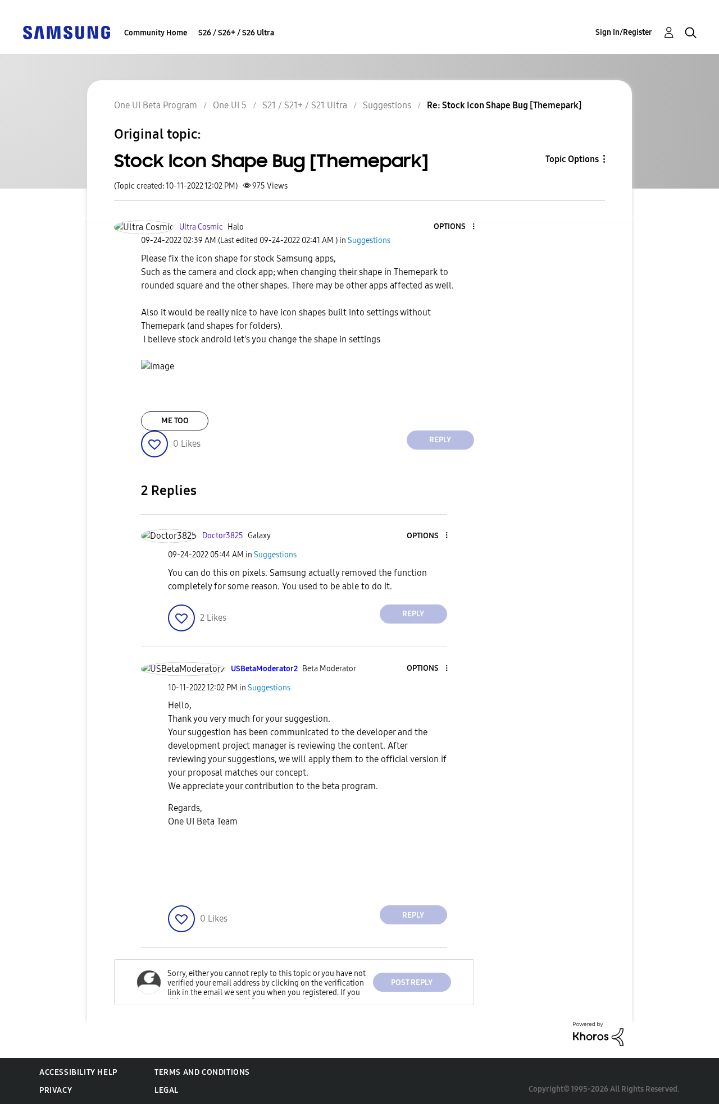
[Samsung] (66, 31)
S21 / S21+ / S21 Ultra (304, 105)
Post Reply (412, 982)
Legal (166, 1090)
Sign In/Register (623, 32)
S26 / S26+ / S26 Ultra (236, 33)
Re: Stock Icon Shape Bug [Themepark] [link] (504, 105)
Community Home (155, 33)
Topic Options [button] (572, 159)
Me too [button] (175, 420)
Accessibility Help (78, 1072)
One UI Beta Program (155, 105)
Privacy (55, 1090)
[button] (454, 227)
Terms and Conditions (202, 1072)
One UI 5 (230, 105)
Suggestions (387, 105)
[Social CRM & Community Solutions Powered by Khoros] (598, 1033)
